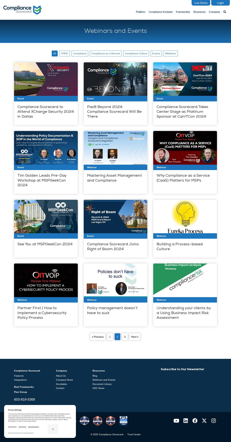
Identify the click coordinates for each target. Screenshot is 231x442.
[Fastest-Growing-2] (84, 420)
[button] (201, 3)
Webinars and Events (104, 379)
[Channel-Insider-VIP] (123, 421)
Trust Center (134, 434)
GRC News (98, 388)
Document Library (102, 384)
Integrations (20, 379)
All (54, 53)
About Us (61, 375)
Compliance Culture (136, 53)
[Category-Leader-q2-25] (110, 421)
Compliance (80, 53)
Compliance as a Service (105, 53)
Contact (60, 388)
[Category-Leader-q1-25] (97, 421)
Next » (134, 336)
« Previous (98, 336)
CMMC (64, 53)
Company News (64, 379)
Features (19, 375)
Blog (95, 375)
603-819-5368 (24, 399)
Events (156, 53)
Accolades (61, 384)
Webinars (170, 53)
